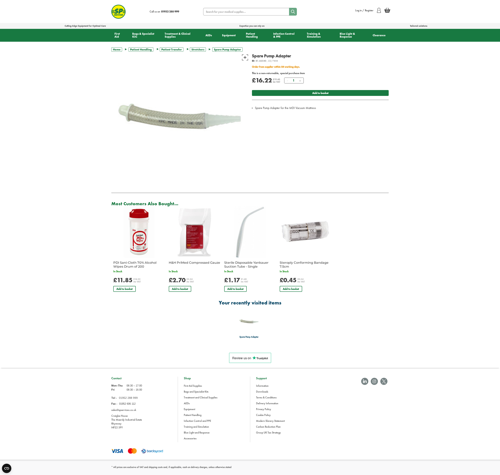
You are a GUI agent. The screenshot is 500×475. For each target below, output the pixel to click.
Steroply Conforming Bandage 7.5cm (304, 264)
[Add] (300, 80)
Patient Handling (252, 35)
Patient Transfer (171, 49)
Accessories (190, 438)
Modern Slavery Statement (270, 421)
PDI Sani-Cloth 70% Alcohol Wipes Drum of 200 (134, 264)
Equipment (229, 35)
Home (117, 49)
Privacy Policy (263, 409)
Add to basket (320, 93)
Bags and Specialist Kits (196, 391)
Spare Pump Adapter (248, 336)
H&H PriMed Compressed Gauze (194, 262)
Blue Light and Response (197, 432)
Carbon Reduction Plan (268, 426)
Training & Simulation (314, 35)
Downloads (262, 391)
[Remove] (287, 80)
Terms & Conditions (266, 397)
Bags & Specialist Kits (143, 35)
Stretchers (197, 49)
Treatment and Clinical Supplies (200, 397)
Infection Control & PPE (284, 35)
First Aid (117, 35)
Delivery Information (267, 403)
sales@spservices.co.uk (123, 410)
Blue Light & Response (347, 35)
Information (262, 385)
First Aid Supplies (193, 385)
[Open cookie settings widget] (6, 468)
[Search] (293, 12)
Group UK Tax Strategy (268, 432)
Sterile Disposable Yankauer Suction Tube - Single (246, 264)
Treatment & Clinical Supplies (177, 35)
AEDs (208, 35)
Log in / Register (364, 10)
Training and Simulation (196, 426)
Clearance (379, 35)
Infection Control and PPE (197, 421)
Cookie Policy (263, 415)
